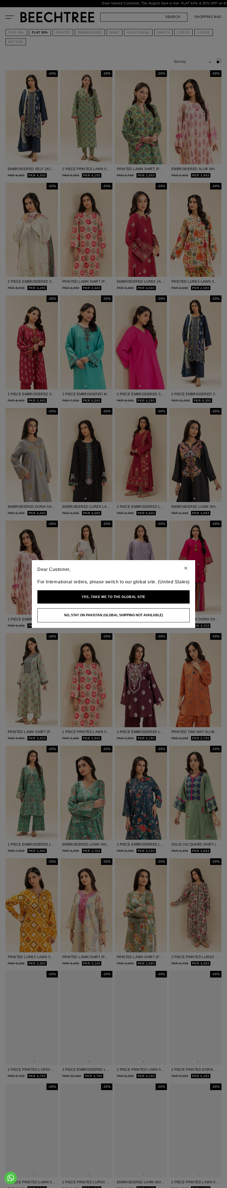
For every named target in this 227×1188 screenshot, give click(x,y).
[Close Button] (186, 568)
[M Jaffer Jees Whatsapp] (10, 1178)
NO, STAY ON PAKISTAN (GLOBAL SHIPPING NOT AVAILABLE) (113, 615)
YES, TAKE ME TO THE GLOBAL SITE (113, 597)
